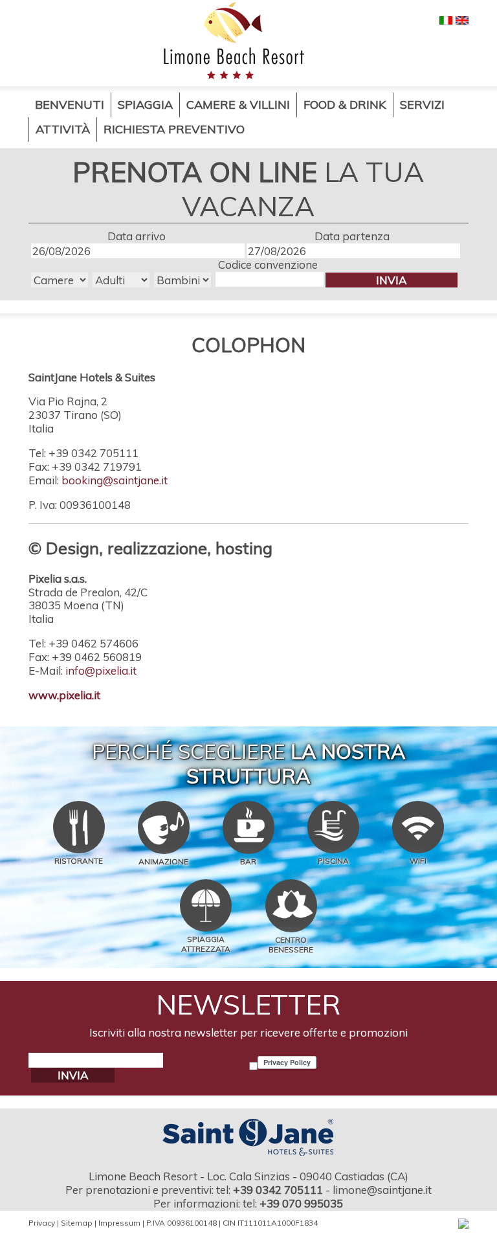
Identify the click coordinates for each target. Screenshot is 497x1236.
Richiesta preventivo (174, 129)
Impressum (119, 1223)
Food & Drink (345, 104)
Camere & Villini (238, 104)
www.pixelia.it (64, 695)
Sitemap (77, 1223)
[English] (462, 19)
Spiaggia (145, 104)
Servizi (422, 104)
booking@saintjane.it (114, 480)
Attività (63, 129)
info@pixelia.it (101, 670)
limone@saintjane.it (382, 1190)
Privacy (41, 1223)
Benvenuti (69, 104)
